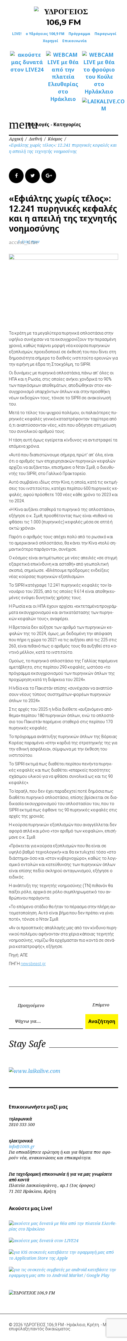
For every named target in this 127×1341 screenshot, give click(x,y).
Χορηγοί (50, 40)
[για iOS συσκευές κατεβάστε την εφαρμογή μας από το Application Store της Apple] (63, 1258)
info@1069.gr (22, 1146)
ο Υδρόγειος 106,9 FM (45, 33)
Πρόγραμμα (79, 33)
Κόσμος (55, 139)
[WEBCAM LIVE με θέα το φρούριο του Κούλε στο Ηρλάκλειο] (99, 73)
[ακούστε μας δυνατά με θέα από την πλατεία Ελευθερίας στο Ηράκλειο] (63, 1229)
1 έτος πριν (29, 241)
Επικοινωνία (74, 40)
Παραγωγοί (105, 33)
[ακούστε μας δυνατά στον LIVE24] (27, 62)
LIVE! (17, 33)
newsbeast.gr (33, 963)
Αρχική (16, 139)
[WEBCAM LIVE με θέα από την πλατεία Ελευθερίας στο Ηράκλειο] (63, 76)
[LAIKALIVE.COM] (99, 105)
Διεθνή (35, 139)
